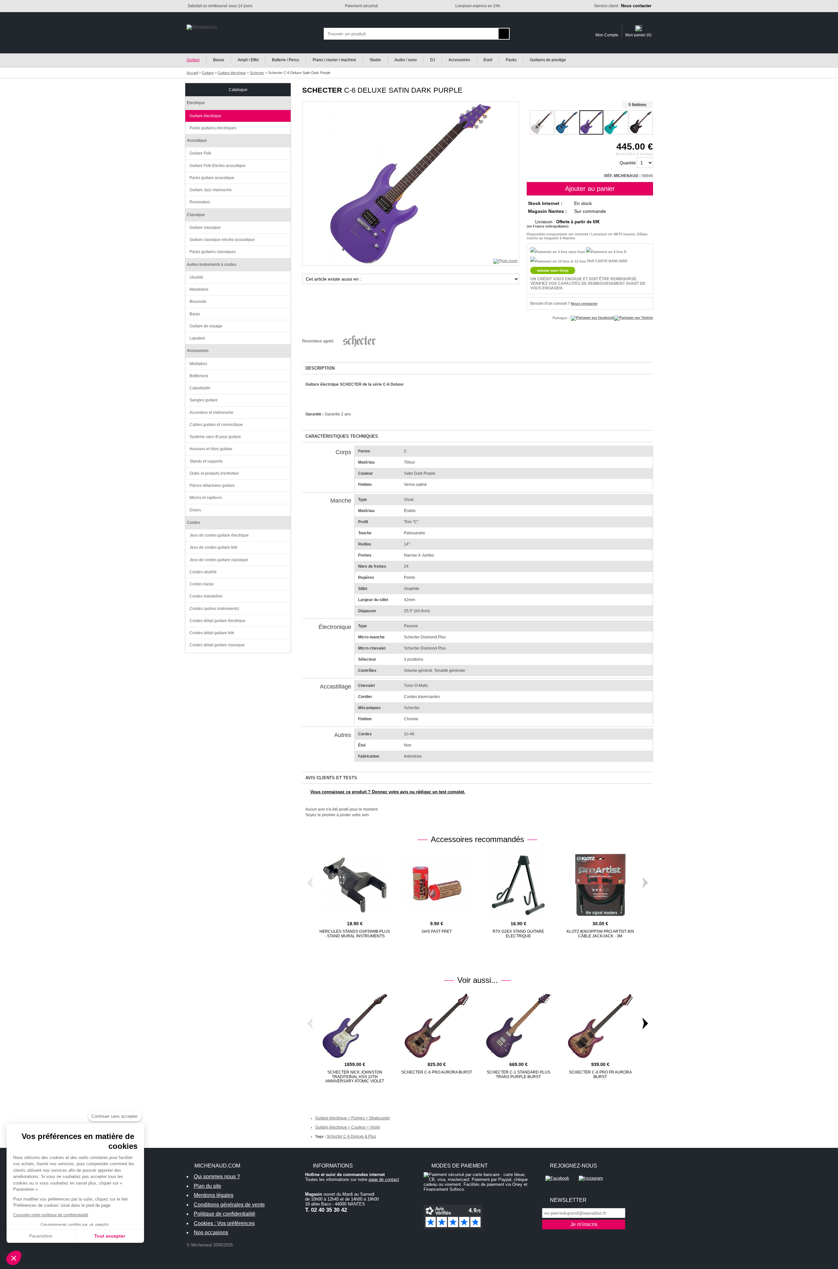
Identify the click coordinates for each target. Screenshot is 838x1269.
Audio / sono (405, 60)
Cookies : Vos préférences (224, 1223)
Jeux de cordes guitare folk (213, 547)
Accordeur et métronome (211, 412)
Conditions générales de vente (229, 1204)
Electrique (196, 103)
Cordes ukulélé (203, 572)
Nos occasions (211, 1232)
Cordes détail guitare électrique (218, 620)
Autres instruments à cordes (211, 264)
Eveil (487, 60)
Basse (218, 60)
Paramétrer (41, 1236)
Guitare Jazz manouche (211, 190)
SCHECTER (322, 90)
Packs (511, 60)
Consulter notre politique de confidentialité (50, 1215)
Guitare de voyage (206, 326)
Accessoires (459, 60)
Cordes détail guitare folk (212, 633)
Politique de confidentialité (224, 1214)
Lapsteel (197, 338)
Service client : (622, 6)
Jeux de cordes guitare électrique (219, 535)
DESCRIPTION (320, 368)
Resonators (200, 202)
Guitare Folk (200, 153)
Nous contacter (584, 303)
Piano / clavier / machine (334, 60)
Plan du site (207, 1186)
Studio (375, 60)
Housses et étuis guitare (211, 449)
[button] (14, 1258)
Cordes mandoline (206, 596)
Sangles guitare (204, 400)
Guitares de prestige (548, 60)
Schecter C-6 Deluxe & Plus (351, 1136)
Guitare (193, 60)
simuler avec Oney (553, 270)
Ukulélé (196, 277)
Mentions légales (213, 1195)
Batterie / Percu (285, 60)
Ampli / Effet (248, 60)
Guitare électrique (205, 116)
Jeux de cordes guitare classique (219, 560)
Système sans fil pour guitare (215, 436)
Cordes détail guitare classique (217, 645)
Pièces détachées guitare (212, 485)
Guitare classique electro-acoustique (222, 239)
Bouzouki (198, 301)
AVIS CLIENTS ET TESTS (331, 777)
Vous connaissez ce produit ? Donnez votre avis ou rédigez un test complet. (387, 791)
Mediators (198, 363)
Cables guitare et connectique (216, 424)
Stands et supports (206, 461)
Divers (195, 510)
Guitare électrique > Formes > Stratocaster (352, 1118)
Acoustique (197, 140)
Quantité (628, 162)
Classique (196, 214)
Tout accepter (109, 1236)
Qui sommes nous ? (217, 1176)
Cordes (193, 522)
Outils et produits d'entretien (214, 473)
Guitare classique (205, 227)
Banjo (195, 314)
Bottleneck (199, 376)
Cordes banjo (202, 584)
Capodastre (200, 388)
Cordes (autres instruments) (214, 608)
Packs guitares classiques (213, 251)
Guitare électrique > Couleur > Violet (347, 1127)
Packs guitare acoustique (212, 177)
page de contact (384, 1179)
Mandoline (199, 289)
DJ (432, 60)
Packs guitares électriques (213, 128)
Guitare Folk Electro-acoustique (218, 165)
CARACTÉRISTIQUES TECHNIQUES (341, 436)
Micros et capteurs (206, 497)
